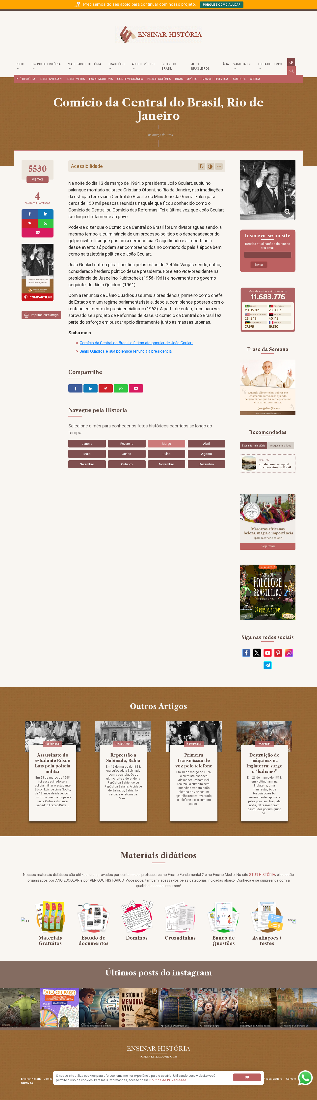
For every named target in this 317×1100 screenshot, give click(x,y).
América (239, 79)
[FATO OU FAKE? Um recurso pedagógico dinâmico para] (59, 1007)
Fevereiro (126, 443)
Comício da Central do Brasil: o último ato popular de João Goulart (136, 342)
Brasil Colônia (159, 79)
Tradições (116, 64)
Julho (167, 454)
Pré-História (25, 79)
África (255, 79)
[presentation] (25, 920)
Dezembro (206, 464)
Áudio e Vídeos (143, 64)
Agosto (206, 454)
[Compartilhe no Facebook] (30, 214)
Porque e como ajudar (221, 4)
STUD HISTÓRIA (262, 874)
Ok (247, 1077)
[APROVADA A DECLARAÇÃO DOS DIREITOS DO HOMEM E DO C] (178, 1007)
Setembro (87, 464)
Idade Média (76, 79)
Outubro (127, 464)
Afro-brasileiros (200, 66)
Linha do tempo (270, 64)
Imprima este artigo (44, 315)
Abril (206, 443)
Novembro (166, 464)
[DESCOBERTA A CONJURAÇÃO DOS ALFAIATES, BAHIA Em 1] (297, 1007)
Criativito (27, 1083)
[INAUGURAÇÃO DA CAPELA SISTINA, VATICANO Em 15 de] (257, 1007)
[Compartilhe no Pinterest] (30, 223)
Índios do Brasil (169, 66)
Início (20, 64)
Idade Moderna (101, 79)
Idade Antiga (49, 79)
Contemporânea (130, 79)
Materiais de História (84, 64)
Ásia (225, 64)
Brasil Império (186, 79)
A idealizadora (273, 1078)
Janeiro (87, 443)
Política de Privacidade (167, 1080)
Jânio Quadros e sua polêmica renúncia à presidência (126, 351)
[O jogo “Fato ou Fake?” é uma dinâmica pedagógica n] (99, 1007)
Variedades (242, 64)
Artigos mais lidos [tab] (280, 445)
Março (166, 443)
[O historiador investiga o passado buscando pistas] (138, 1007)
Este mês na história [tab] (253, 445)
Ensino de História (46, 64)
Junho (126, 454)
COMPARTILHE (40, 297)
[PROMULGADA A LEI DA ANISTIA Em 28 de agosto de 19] (20, 1007)
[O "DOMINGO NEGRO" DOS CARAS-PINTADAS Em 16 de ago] (218, 1007)
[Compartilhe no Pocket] (37, 232)
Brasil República (215, 79)
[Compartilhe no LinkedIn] (46, 214)
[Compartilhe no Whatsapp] (46, 223)
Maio (87, 454)
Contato (291, 1078)
